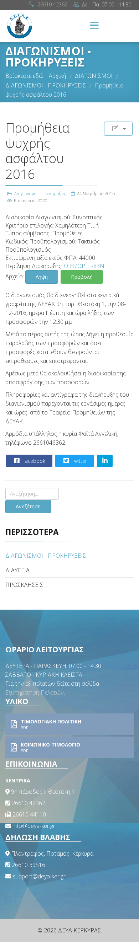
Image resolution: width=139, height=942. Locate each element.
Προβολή (82, 276)
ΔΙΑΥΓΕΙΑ (17, 570)
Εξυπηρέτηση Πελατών (34, 692)
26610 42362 (52, 4)
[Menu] (94, 26)
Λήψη (42, 276)
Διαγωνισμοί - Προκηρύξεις (40, 194)
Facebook (33, 460)
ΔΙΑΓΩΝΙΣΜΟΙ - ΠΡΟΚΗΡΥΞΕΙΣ (45, 556)
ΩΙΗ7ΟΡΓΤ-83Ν (84, 266)
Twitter (78, 460)
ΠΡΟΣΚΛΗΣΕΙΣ (24, 585)
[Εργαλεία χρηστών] (118, 129)
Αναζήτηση (28, 506)
